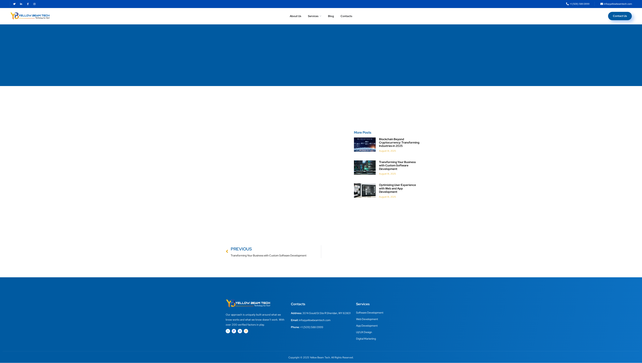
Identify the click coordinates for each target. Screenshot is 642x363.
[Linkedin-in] (21, 4)
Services (313, 16)
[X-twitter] (228, 331)
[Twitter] (14, 4)
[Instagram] (34, 4)
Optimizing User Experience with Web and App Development (397, 188)
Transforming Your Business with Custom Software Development (397, 165)
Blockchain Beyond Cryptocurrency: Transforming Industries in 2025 (399, 142)
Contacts (346, 16)
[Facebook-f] (27, 4)
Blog (331, 16)
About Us (295, 16)
